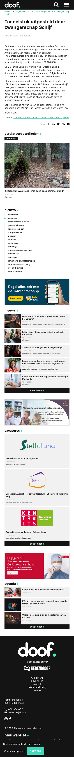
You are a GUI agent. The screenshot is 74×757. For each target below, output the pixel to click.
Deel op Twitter (58, 124)
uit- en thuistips (15, 268)
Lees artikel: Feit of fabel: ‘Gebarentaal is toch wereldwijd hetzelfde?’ (37, 336)
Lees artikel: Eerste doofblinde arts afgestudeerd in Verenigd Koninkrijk (37, 381)
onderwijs (12, 246)
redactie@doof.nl (17, 712)
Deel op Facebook (48, 124)
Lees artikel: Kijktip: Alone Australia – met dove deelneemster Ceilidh (37, 171)
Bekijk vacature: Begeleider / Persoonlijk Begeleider (37, 451)
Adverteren (37, 680)
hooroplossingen (16, 229)
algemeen (25, 35)
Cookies (37, 690)
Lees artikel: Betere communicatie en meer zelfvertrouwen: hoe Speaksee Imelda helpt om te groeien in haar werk (37, 365)
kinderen (12, 239)
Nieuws (10, 210)
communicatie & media (18, 221)
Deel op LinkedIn (53, 124)
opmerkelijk (13, 253)
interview (12, 236)
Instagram (6, 718)
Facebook (10, 718)
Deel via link (63, 124)
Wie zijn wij (37, 677)
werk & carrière (15, 271)
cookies (36, 744)
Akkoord (35, 751)
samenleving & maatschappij (21, 261)
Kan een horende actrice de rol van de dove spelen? (41, 117)
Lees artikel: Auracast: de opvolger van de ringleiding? (37, 351)
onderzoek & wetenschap (20, 250)
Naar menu (66, 5)
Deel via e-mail (68, 124)
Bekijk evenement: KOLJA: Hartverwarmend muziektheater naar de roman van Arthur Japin (37, 604)
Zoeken (56, 5)
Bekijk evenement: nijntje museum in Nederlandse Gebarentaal (37, 592)
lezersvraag (13, 243)
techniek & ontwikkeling (19, 264)
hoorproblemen (15, 232)
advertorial (13, 214)
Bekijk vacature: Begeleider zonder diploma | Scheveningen (37, 524)
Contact (37, 684)
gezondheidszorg (16, 225)
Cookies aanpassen (14, 751)
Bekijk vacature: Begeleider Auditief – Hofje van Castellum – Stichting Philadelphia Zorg (37, 487)
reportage (12, 257)
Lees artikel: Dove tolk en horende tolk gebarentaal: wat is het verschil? (37, 321)
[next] (66, 166)
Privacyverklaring (37, 687)
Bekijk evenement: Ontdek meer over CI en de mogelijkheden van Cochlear (37, 618)
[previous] (7, 166)
